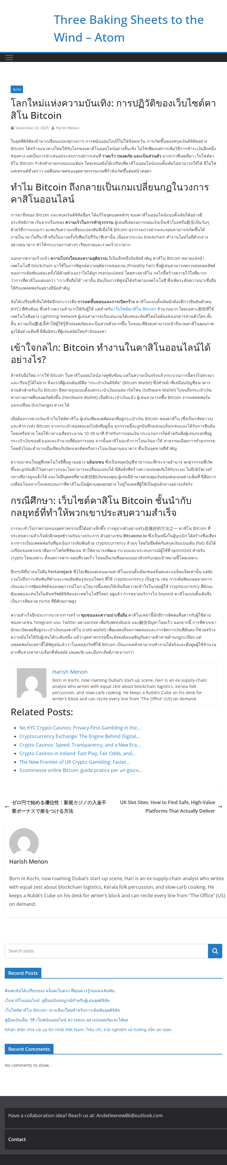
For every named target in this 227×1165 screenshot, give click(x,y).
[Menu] (9, 57)
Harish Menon (67, 127)
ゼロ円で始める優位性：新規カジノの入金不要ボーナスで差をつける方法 (59, 806)
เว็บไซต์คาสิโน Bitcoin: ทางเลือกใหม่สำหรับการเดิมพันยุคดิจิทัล (62, 1010)
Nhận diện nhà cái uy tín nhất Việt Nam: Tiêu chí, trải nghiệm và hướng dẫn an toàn (88, 1029)
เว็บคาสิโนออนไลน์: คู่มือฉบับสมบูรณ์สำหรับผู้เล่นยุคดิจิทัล (57, 1000)
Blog (17, 89)
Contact (17, 1139)
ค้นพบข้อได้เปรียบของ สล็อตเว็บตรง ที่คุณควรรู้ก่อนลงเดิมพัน (60, 990)
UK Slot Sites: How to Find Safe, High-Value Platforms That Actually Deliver (167, 806)
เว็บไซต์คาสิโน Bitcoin (135, 309)
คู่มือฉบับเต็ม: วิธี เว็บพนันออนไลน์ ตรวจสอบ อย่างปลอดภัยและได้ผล (66, 1020)
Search (215, 951)
